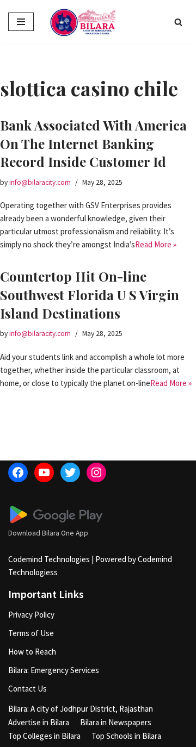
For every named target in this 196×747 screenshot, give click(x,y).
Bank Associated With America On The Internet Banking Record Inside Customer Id (93, 143)
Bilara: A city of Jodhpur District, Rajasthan (80, 709)
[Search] (178, 22)
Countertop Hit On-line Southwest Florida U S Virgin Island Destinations (89, 294)
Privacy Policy (31, 614)
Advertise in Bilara (38, 722)
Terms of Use (31, 633)
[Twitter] (70, 472)
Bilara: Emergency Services (53, 670)
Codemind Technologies (49, 559)
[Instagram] (96, 472)
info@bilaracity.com (40, 182)
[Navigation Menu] (21, 22)
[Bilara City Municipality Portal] (82, 22)
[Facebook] (18, 472)
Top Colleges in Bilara (44, 736)
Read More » (155, 244)
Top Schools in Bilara (126, 736)
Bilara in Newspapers (115, 722)
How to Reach (32, 651)
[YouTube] (44, 472)
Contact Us (27, 688)
